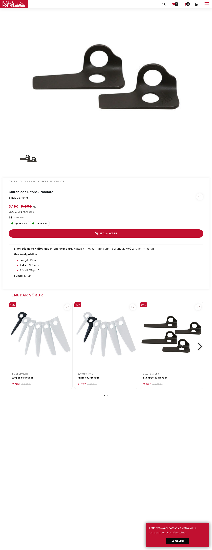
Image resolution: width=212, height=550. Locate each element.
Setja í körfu (108, 233)
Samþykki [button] (177, 540)
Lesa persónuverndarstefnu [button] (167, 532)
